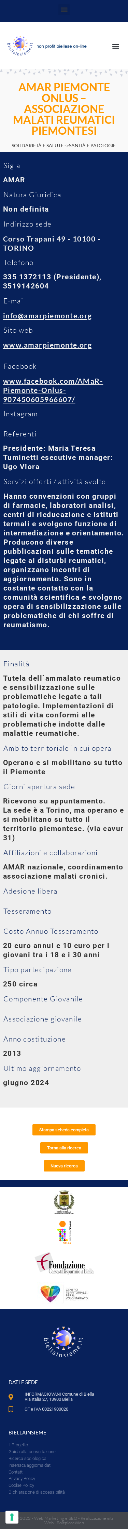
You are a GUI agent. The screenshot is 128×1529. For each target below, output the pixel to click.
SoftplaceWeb (70, 1522)
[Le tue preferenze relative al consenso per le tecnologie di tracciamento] (11, 1517)
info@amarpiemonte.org (47, 315)
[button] (64, 9)
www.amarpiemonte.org (47, 344)
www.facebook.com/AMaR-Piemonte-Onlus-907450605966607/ (53, 390)
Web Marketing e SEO (55, 1518)
